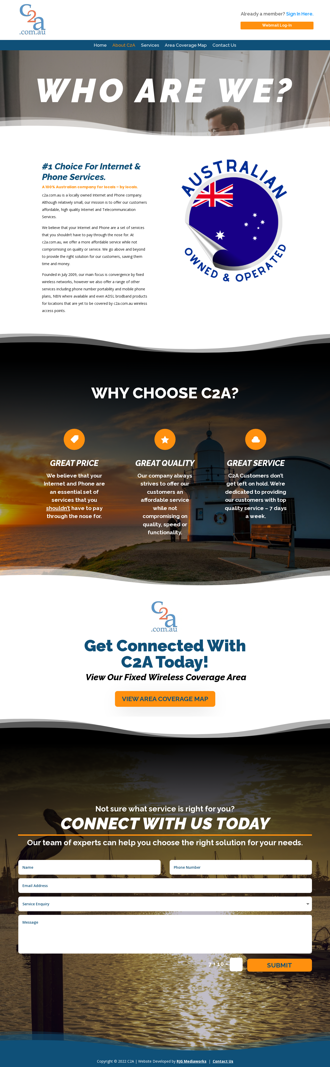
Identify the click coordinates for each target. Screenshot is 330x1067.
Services (150, 45)
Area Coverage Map (186, 45)
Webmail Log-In (277, 25)
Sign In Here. (300, 14)
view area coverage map (165, 699)
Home (100, 45)
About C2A (123, 45)
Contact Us (224, 45)
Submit (279, 965)
